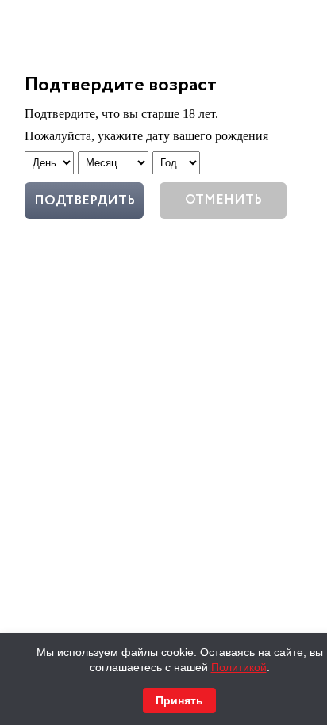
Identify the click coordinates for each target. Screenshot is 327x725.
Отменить (223, 200)
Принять (179, 700)
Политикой (239, 667)
